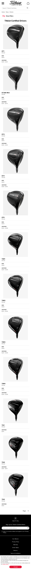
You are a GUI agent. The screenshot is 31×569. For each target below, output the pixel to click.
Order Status (15, 547)
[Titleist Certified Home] (16, 3)
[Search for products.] (28, 8)
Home (3, 12)
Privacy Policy (15, 541)
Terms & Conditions (16, 553)
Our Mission (15, 539)
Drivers (11, 12)
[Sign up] (28, 528)
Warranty (15, 544)
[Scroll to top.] (15, 518)
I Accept (15, 567)
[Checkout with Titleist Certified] (28, 3)
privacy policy (6, 564)
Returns (15, 550)
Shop (7, 12)
